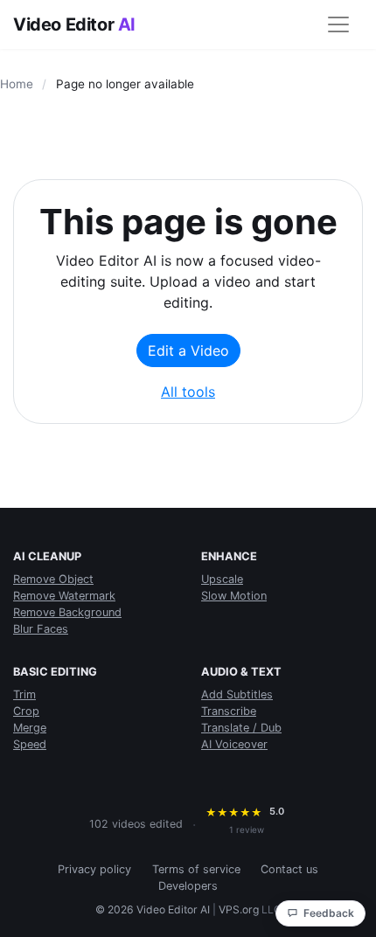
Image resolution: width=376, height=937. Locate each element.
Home (16, 84)
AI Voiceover (234, 744)
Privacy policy (94, 869)
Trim (24, 694)
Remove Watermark (64, 595)
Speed (29, 744)
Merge (29, 727)
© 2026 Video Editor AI (152, 909)
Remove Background (67, 612)
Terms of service (196, 869)
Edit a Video (188, 350)
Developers (188, 885)
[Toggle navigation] (338, 24)
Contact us (289, 869)
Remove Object (53, 579)
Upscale (222, 579)
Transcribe (228, 711)
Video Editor (74, 24)
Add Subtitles (237, 694)
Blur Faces (40, 628)
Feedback (328, 913)
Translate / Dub (241, 727)
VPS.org (239, 909)
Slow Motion (234, 595)
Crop (26, 711)
